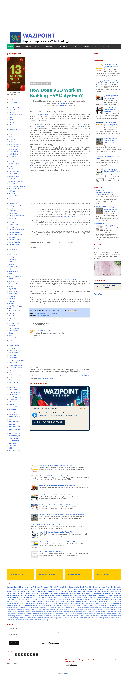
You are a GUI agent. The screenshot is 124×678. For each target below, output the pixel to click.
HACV (82, 126)
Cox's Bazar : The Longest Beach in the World (110, 209)
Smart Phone (13, 390)
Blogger (67, 673)
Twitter (9, 620)
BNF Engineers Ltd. (102, 223)
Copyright (12, 183)
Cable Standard (13, 147)
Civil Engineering (14, 171)
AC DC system (13, 102)
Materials (11, 316)
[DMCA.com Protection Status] (71, 665)
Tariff (80, 618)
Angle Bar (12, 110)
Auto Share (66, 607)
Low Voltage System (15, 306)
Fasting (45, 611)
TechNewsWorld (101, 191)
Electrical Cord (13, 225)
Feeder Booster (13, 254)
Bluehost (11, 124)
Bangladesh (88, 595)
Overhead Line (13, 338)
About (18, 46)
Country (87, 603)
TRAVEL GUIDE (101, 206)
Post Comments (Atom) (45, 378)
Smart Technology (14, 392)
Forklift (60, 611)
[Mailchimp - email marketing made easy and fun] (50, 645)
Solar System (13, 394)
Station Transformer (15, 397)
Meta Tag (100, 613)
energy (32, 165)
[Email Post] (64, 310)
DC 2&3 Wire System (15, 188)
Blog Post (53, 595)
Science (11, 385)
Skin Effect (12, 387)
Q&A (10, 370)
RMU (10, 372)
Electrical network (14, 232)
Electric (11, 208)
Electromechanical (14, 242)
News (10, 335)
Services (27, 46)
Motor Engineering (74, 574)
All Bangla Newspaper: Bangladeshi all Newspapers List (57, 485)
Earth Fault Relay (14, 203)
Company (66, 603)
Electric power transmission (13, 219)
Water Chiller (13, 443)
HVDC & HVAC (14, 281)
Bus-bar (11, 132)
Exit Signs (39, 611)
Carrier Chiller (13, 161)
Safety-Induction (14, 382)
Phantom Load (13, 343)
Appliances (12, 112)
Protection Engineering (16, 365)
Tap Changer (13, 409)
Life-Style (65, 587)
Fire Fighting (12, 259)
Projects (38, 46)
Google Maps (13, 266)
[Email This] (69, 311)
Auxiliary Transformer (15, 114)
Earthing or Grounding (15, 206)
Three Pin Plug (99, 618)
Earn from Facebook (109, 603)
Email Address (14, 634)
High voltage (12, 289)
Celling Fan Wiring (57, 603)
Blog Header (11, 603)
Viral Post (14, 620)
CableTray (47, 603)
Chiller (11, 166)
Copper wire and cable (16, 181)
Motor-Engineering (14, 330)
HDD (10, 274)
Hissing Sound (20, 613)
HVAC (52, 114)
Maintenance (13, 313)
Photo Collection (60, 616)
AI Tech (11, 105)
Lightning (11, 303)
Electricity (12, 237)
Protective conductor (15, 367)
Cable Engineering (16, 574)
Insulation (12, 296)
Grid (10, 269)
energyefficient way (37, 126)
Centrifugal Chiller (14, 164)
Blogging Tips (99, 589)
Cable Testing (13, 149)
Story (59, 618)
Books (72, 46)
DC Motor (12, 191)
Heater (56, 605)
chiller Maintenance (15, 450)
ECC (10, 198)
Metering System (14, 323)
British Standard (14, 129)
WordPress (33, 620)
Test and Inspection (15, 414)
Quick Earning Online (22, 597)
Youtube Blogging (42, 620)
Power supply (13, 357)
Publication (62, 46)
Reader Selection (115, 616)
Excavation (12, 252)
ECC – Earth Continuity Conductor (50, 551)
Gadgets (65, 611)
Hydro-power (13, 291)
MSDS (72, 613)
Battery (11, 119)
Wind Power (12, 445)
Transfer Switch (14, 421)
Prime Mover (13, 362)
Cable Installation (14, 142)
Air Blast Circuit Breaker (94, 601)
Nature (11, 333)
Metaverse (12, 321)
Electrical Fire (13, 227)
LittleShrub (38, 330)
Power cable (12, 355)
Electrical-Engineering (15, 234)
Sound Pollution (31, 618)
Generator (12, 264)
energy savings (71, 279)
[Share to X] (72, 311)
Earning (11, 201)
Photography (13, 348)
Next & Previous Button (86, 605)
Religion (11, 380)
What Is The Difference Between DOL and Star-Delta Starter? (58, 505)
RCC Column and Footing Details (109, 226)
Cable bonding (13, 151)
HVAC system (44, 162)
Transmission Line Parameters (14, 430)
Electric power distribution (17, 215)
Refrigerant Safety (14, 375)
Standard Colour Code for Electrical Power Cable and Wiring (58, 542)
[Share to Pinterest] (76, 311)
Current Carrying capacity (17, 186)
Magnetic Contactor (15, 311)
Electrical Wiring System (16, 229)
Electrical (11, 222)
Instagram (43, 613)
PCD (10, 340)
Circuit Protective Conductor (16, 609)
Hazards (11, 286)
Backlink (9, 591)
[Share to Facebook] (74, 311)
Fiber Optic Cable (14, 257)
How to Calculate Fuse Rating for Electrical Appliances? (56, 495)
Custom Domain (63, 609)
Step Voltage (13, 399)
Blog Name (92, 607)
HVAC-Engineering (51, 313)
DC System (12, 193)
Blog (95, 46)
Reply (36, 338)
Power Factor (13, 350)
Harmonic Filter (13, 284)
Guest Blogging (13, 271)
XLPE (10, 448)
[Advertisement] (58, 13)
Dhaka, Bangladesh (42, 316)
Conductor (12, 178)
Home (10, 46)
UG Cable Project (14, 436)
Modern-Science (14, 328)
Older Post (85, 375)
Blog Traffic (28, 599)
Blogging (11, 122)
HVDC (11, 279)
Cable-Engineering (14, 154)
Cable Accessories (15, 137)
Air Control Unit (40, 313)
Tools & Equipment (14, 417)
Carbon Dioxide (107, 607)
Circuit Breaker (13, 169)
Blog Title (114, 599)
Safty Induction (84, 46)
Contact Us (105, 46)
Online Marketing (24, 616)
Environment (13, 249)
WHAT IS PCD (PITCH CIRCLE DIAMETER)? (54, 475)
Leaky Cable (13, 301)
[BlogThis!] (70, 311)
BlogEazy (10, 587)
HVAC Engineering (103, 574)
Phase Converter (14, 345)
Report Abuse (98, 294)
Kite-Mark (12, 298)
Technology (12, 412)
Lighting (65, 605)
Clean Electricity (14, 174)
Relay (10, 377)
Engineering (48, 46)
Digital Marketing (14, 196)
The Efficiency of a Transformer (104, 249)
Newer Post (33, 375)
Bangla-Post (84, 587)
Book (10, 127)
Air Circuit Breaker (14, 107)
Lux (10, 308)
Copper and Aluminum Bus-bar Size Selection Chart (55, 465)
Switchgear (12, 404)
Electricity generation (15, 239)
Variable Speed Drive (41, 114)
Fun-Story (74, 591)
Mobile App (12, 325)
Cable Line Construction (16, 144)
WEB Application (14, 440)
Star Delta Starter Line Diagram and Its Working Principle (57, 532)
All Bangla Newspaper (109, 601)
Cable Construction (15, 139)
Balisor (11, 117)
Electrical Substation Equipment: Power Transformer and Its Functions (61, 514)
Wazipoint (10, 593)
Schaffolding (22, 618)
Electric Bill (12, 211)
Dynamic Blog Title (96, 603)
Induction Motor (13, 293)
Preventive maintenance (16, 360)
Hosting (28, 613)
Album (108, 599)
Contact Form (29, 609)
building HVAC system (68, 216)
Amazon (53, 607)
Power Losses (13, 353)
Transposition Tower (15, 433)
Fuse (10, 261)
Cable (10, 134)
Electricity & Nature (23, 611)
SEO (32, 591)
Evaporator (32, 611)
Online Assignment (13, 616)
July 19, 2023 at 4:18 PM (50, 330)
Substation (12, 402)
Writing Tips (70, 595)
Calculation (12, 156)
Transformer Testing (15, 426)
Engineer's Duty (14, 244)
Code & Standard (14, 176)
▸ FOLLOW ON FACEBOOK (48, 422)
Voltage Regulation (14, 438)
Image (60, 605)
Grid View (46, 605)
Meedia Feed (92, 613)
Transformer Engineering (47, 574)
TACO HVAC (13, 407)
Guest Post (105, 587)
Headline (13, 613)
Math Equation (13, 318)
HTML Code (88, 611)
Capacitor (12, 159)
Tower (10, 419)
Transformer (12, 424)
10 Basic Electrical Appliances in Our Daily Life (46, 524)
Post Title (97, 605)
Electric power (13, 213)
